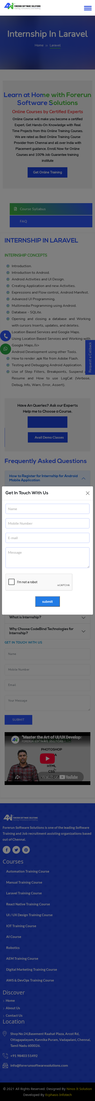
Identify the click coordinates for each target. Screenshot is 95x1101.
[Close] (87, 493)
